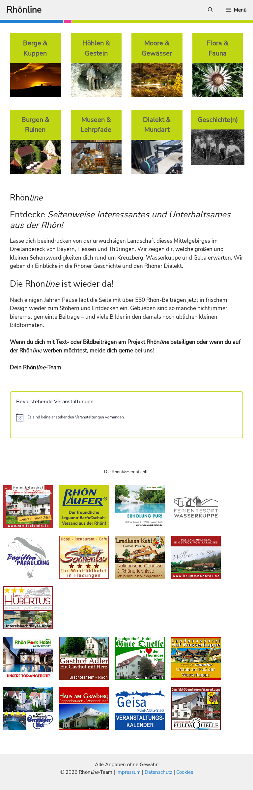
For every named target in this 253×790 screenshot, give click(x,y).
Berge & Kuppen (35, 48)
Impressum (129, 772)
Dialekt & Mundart (157, 124)
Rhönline (24, 10)
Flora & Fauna (217, 48)
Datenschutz (158, 772)
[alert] (126, 417)
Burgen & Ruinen (35, 124)
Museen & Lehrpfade (96, 124)
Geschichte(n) (218, 119)
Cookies (184, 772)
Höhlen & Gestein (96, 48)
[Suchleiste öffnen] (210, 10)
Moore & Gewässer (157, 48)
